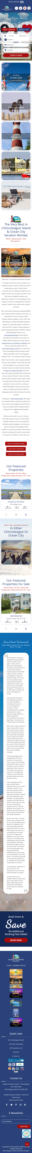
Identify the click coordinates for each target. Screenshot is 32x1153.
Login (9, 965)
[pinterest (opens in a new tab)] (16, 1105)
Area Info (16, 1052)
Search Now (16, 55)
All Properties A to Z (16, 1048)
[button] (26, 515)
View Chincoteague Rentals (16, 444)
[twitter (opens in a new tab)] (11, 1105)
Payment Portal (19, 965)
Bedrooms (10, 45)
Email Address (7, 1121)
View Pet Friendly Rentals (16, 454)
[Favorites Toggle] (25, 8)
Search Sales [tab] (24, 29)
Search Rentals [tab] (9, 29)
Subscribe (24, 1126)
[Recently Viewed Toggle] (20, 8)
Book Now (16, 940)
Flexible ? (10, 40)
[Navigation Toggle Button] (29, 8)
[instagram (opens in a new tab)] (21, 1105)
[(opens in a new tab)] (16, 489)
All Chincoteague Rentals (16, 1040)
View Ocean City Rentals (16, 449)
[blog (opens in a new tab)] (25, 1105)
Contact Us (16, 1056)
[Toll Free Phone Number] (16, 8)
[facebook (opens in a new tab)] (7, 1105)
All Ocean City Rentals (16, 1044)
